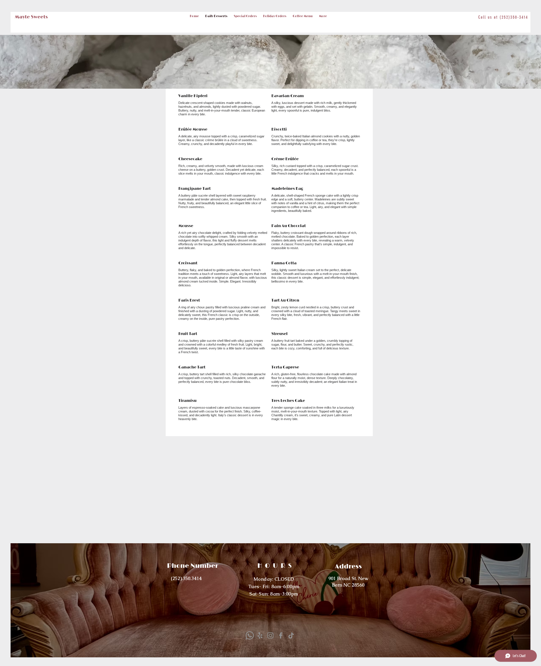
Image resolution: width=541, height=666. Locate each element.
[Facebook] (281, 635)
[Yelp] (260, 635)
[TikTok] (291, 635)
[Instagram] (270, 635)
